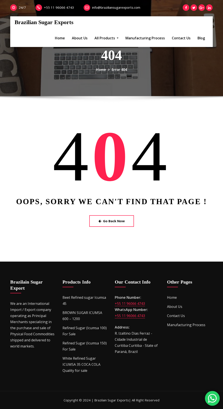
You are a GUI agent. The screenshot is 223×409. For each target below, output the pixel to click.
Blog (201, 38)
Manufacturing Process (145, 38)
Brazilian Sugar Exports (44, 22)
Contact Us (181, 38)
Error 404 (119, 69)
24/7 (22, 7)
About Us (80, 38)
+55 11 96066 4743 (59, 7)
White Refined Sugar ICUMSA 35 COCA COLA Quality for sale (81, 364)
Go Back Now (114, 221)
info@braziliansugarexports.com (116, 7)
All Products (105, 38)
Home (60, 38)
